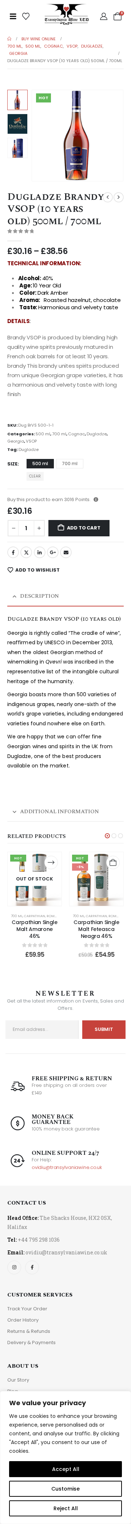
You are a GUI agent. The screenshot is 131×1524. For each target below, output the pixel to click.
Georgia (15, 441)
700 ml (59, 434)
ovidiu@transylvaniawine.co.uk (67, 1167)
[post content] (34, 879)
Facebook (13, 552)
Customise (65, 1488)
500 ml (43, 434)
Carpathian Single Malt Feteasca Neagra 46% (96, 929)
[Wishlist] (25, 16)
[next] (119, 197)
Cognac (76, 434)
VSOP (31, 441)
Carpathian (34, 916)
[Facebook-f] (32, 1267)
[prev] (108, 197)
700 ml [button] (70, 463)
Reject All (65, 1508)
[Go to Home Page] (9, 39)
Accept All (65, 1469)
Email (66, 552)
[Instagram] (14, 1267)
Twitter (26, 552)
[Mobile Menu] (13, 16)
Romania (55, 916)
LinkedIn (39, 552)
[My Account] (103, 16)
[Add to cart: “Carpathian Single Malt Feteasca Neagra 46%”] (113, 862)
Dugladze (97, 434)
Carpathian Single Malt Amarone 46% (34, 929)
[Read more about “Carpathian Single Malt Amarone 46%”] (51, 862)
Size (12, 463)
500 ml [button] (40, 463)
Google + (53, 552)
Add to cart (83, 527)
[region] (65, 1457)
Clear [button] (35, 476)
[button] (40, 135)
